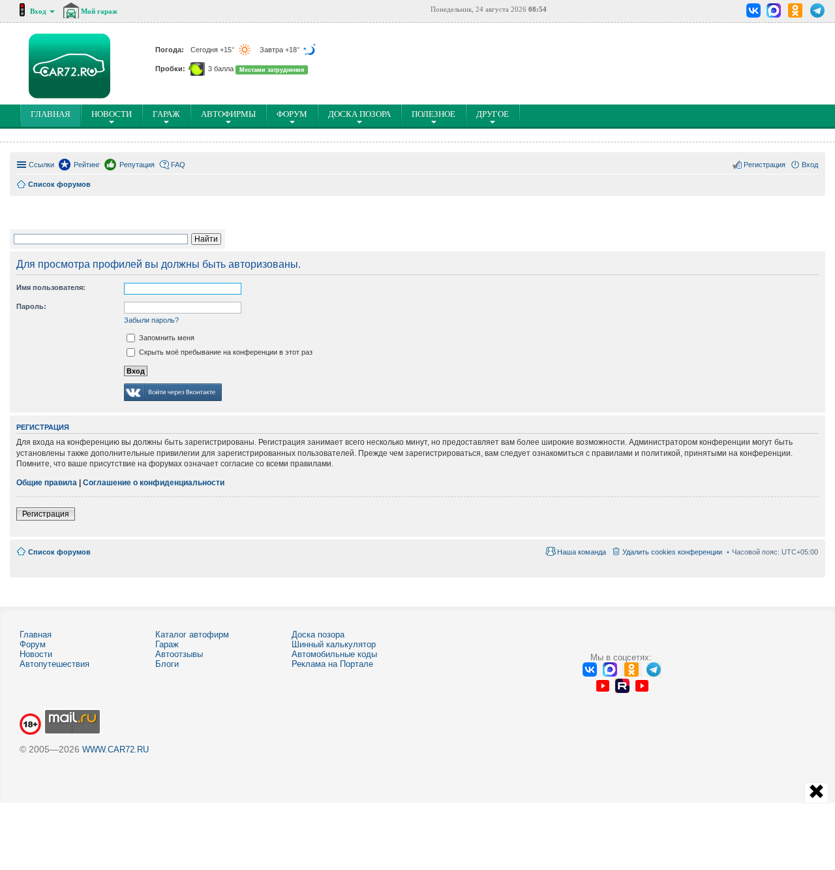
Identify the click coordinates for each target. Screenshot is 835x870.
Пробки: (171, 68)
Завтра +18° (280, 50)
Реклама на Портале (332, 664)
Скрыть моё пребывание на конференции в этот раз (224, 352)
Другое (492, 114)
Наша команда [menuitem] (581, 552)
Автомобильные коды (334, 654)
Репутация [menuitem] (137, 165)
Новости (111, 114)
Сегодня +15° (213, 50)
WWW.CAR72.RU (115, 749)
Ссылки (41, 165)
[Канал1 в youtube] (602, 686)
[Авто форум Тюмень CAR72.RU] (69, 66)
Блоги (167, 664)
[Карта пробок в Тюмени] (196, 68)
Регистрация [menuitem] (764, 165)
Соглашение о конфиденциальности (153, 482)
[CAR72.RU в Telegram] (817, 10)
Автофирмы (228, 114)
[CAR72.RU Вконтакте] (753, 10)
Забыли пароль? (151, 320)
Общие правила (46, 482)
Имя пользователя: (50, 287)
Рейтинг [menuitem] (87, 165)
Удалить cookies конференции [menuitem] (672, 552)
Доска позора (359, 114)
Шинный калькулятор (334, 644)
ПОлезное (433, 114)
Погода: (170, 50)
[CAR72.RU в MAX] (773, 10)
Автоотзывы (179, 654)
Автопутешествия (54, 664)
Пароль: (31, 306)
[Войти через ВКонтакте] (173, 402)
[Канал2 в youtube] (641, 686)
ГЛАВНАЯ (53, 117)
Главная (36, 634)
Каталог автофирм (192, 634)
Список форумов (59, 552)
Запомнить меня (165, 338)
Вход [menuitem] (810, 165)
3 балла (221, 68)
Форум (292, 114)
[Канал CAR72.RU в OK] (795, 10)
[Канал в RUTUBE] (622, 686)
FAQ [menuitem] (178, 165)
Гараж (166, 114)
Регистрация (45, 514)
